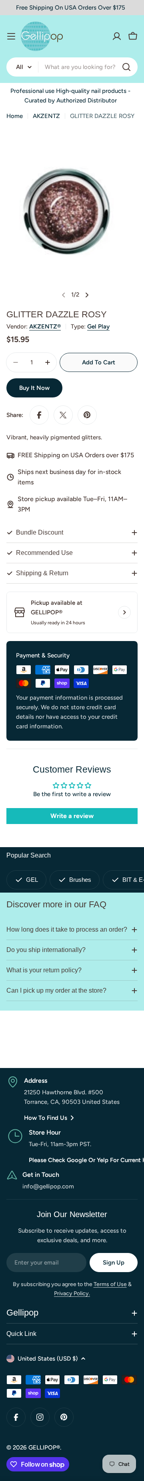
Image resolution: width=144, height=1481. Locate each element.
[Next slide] (87, 295)
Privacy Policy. (72, 1293)
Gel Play (98, 326)
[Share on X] (63, 415)
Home (14, 116)
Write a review (72, 816)
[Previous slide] (63, 295)
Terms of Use (110, 1284)
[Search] (126, 67)
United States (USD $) (48, 1358)
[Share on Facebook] (39, 415)
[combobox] (72, 67)
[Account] (117, 36)
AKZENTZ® (45, 326)
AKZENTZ (46, 116)
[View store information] (124, 612)
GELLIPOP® (44, 1447)
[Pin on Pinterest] (87, 415)
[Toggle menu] (11, 36)
